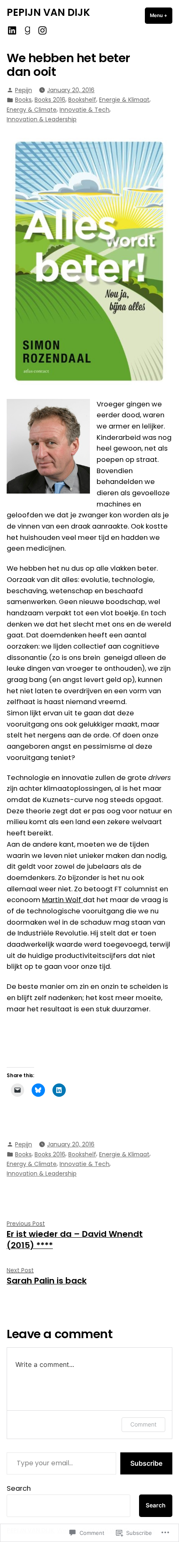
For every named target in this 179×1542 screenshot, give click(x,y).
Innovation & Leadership (42, 119)
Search (19, 1488)
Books (23, 99)
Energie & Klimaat (124, 99)
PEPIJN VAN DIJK (48, 12)
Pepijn (23, 90)
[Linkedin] (13, 30)
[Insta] (41, 30)
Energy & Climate (32, 109)
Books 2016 (50, 99)
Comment (143, 1424)
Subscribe (146, 1463)
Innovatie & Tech (84, 109)
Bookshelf (82, 99)
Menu (161, 15)
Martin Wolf (62, 900)
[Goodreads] (27, 30)
